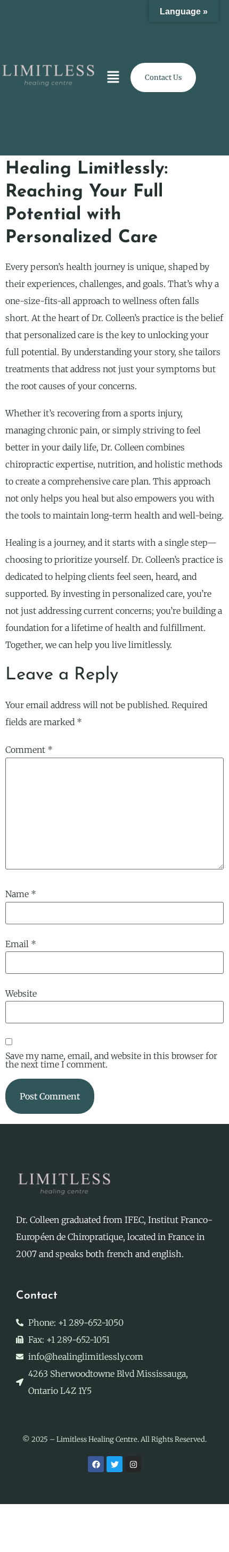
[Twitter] (114, 1464)
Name (20, 894)
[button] (113, 77)
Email (20, 944)
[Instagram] (133, 1464)
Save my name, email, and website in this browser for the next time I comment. (111, 1060)
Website (21, 993)
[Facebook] (96, 1464)
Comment (29, 749)
